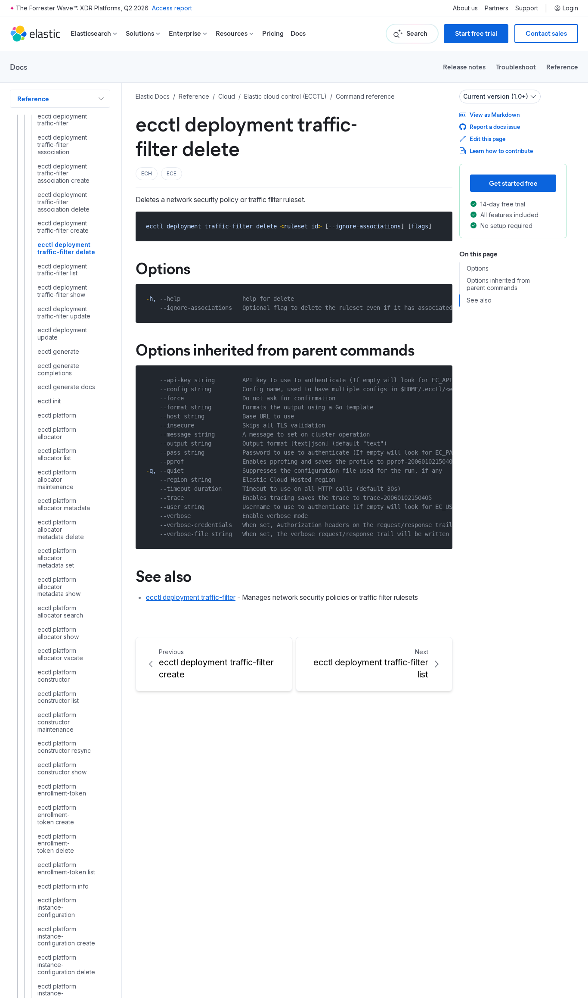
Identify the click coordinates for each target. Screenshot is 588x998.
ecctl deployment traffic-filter (190, 597)
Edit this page (487, 138)
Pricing (273, 33)
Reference (562, 66)
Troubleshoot (516, 66)
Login (570, 8)
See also (164, 575)
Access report (172, 8)
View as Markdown (495, 114)
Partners (496, 8)
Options (163, 267)
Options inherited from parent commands (275, 349)
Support (526, 8)
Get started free (513, 182)
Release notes (464, 66)
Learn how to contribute (501, 151)
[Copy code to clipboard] (440, 226)
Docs (298, 33)
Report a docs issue (495, 126)
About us (465, 8)
